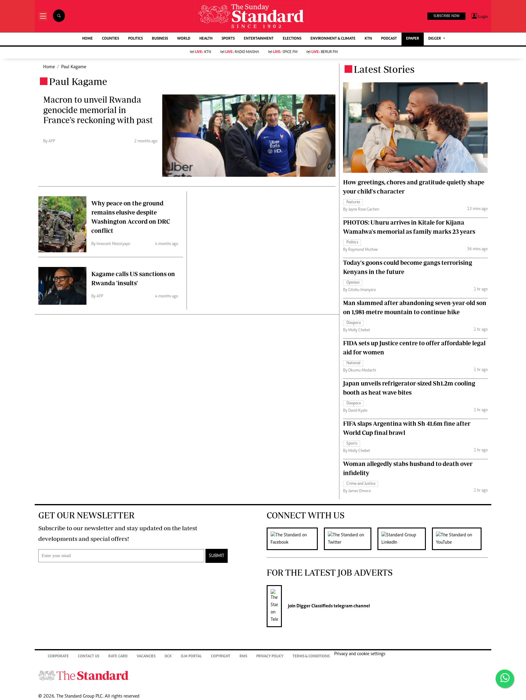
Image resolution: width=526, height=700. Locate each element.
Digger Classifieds (314, 606)
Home (49, 67)
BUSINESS (160, 39)
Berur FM (324, 52)
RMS (243, 657)
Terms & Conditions (311, 657)
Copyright (220, 657)
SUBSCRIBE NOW (446, 16)
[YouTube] (460, 539)
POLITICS (135, 39)
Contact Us (88, 657)
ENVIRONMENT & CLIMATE (333, 39)
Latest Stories (384, 69)
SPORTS (228, 39)
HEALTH (205, 39)
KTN (368, 39)
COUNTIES (110, 39)
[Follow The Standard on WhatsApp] (505, 679)
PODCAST (389, 39)
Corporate (58, 657)
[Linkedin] (404, 539)
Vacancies (146, 657)
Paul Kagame (73, 67)
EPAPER (412, 39)
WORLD (183, 39)
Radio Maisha (242, 52)
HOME (87, 39)
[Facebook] (295, 539)
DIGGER (435, 39)
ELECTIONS (292, 39)
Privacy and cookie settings (359, 654)
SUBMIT (216, 555)
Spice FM (285, 52)
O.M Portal (191, 657)
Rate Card (118, 657)
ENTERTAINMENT (259, 39)
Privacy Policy (269, 657)
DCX (168, 657)
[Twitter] (350, 539)
